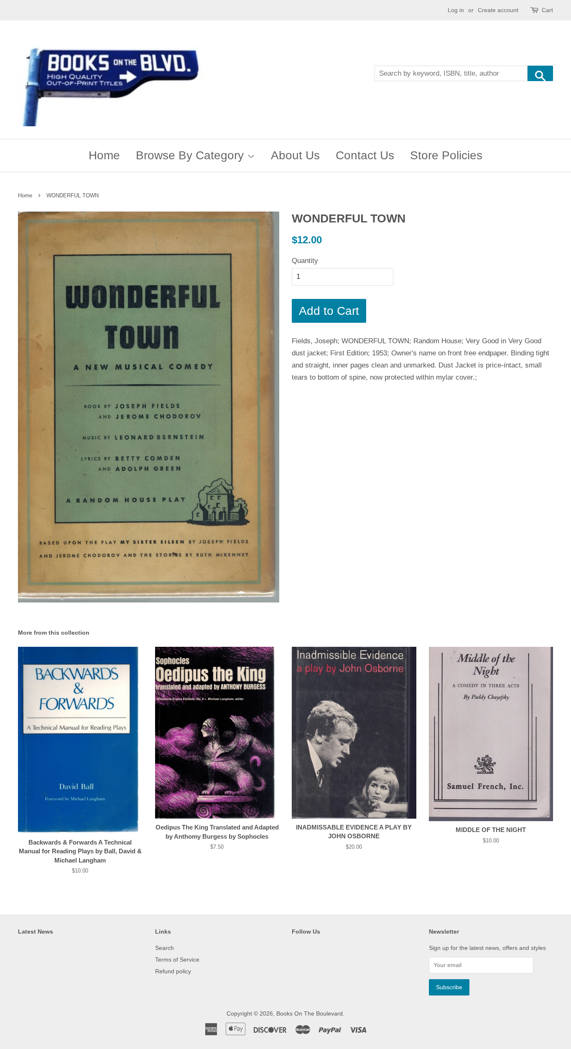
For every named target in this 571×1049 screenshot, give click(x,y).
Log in (456, 10)
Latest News (35, 931)
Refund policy (173, 971)
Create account (498, 10)
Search (164, 947)
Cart (547, 10)
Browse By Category (191, 155)
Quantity (305, 261)
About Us (295, 155)
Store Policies (446, 155)
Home (104, 155)
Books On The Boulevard (309, 1013)
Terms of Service (177, 959)
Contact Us (365, 155)
